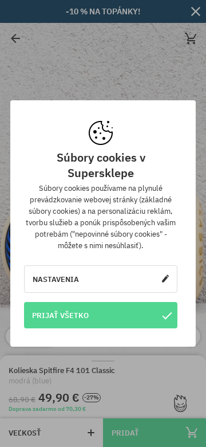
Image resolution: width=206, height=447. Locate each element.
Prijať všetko (60, 315)
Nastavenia (56, 279)
